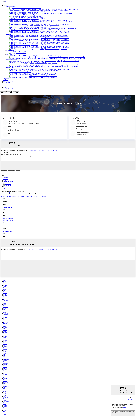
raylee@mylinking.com (83, 134)
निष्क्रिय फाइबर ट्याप (45, 196)
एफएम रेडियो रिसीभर (18, 196)
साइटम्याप (10, 192)
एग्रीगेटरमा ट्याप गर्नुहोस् (28, 196)
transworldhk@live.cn (8, 231)
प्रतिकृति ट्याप (37, 196)
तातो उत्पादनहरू (4, 192)
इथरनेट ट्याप (3, 196)
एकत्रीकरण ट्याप (10, 196)
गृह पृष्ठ (4, 87)
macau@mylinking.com (83, 129)
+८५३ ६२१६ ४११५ (7, 207)
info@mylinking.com (13, 129)
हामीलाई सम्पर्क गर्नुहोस (8, 88)
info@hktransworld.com (13, 130)
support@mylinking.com (83, 123)
